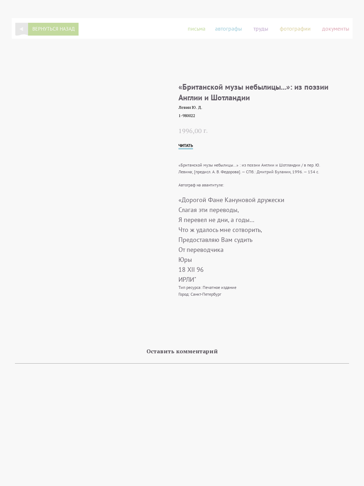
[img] (21, 29)
